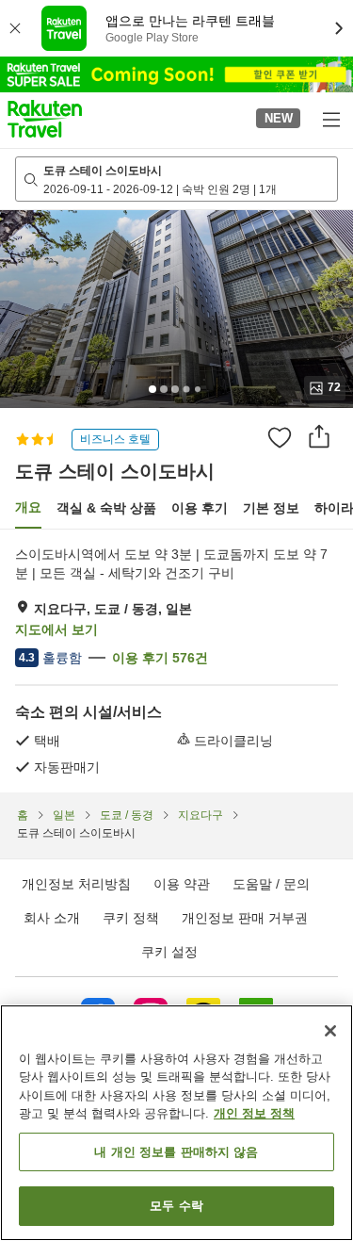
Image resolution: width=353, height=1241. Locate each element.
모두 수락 (176, 1206)
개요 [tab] (28, 506)
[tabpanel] (176, 661)
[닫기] (330, 1031)
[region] (176, 1122)
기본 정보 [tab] (271, 507)
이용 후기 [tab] (199, 507)
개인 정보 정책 (254, 1113)
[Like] (279, 437)
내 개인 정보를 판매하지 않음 (176, 1152)
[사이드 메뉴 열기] (330, 119)
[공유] (319, 436)
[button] (45, 119)
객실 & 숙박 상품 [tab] (106, 507)
